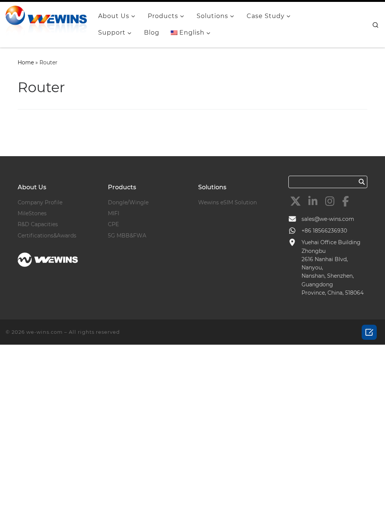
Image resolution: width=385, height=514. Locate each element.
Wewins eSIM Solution (227, 202)
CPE (113, 224)
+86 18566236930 (324, 230)
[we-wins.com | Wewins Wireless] (46, 23)
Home (26, 62)
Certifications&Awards (47, 236)
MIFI (113, 213)
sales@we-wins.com (328, 219)
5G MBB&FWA (127, 236)
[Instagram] (330, 201)
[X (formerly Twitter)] (295, 201)
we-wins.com (44, 332)
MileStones (32, 213)
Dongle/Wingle (128, 202)
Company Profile (40, 202)
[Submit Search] (361, 182)
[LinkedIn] (313, 201)
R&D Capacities (38, 224)
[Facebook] (345, 201)
